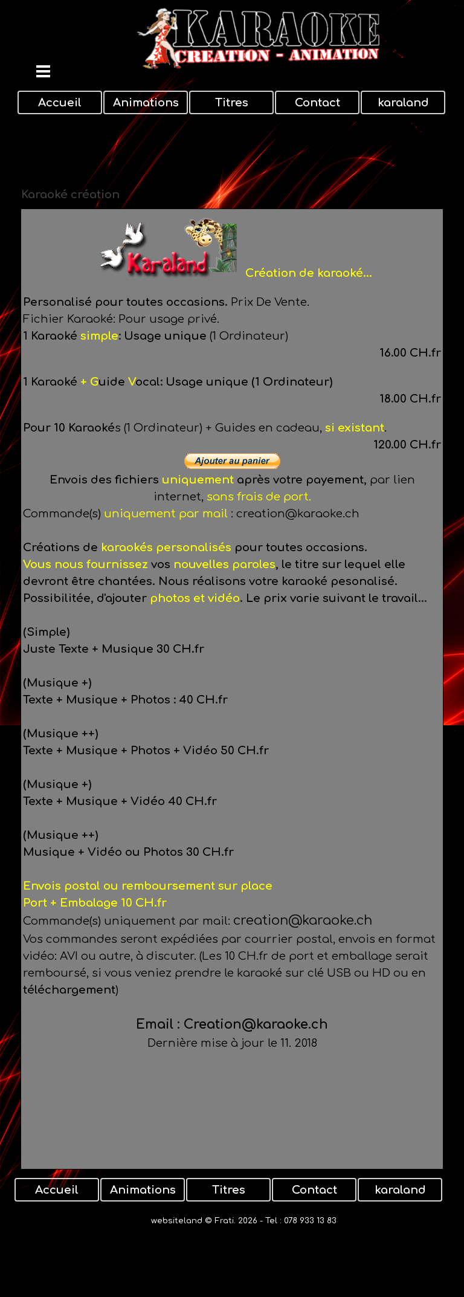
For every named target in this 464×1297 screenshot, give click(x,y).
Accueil (60, 103)
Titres (231, 103)
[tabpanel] (232, 689)
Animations (146, 103)
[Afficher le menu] (43, 71)
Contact (317, 103)
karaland (403, 103)
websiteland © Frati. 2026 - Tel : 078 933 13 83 (244, 1220)
